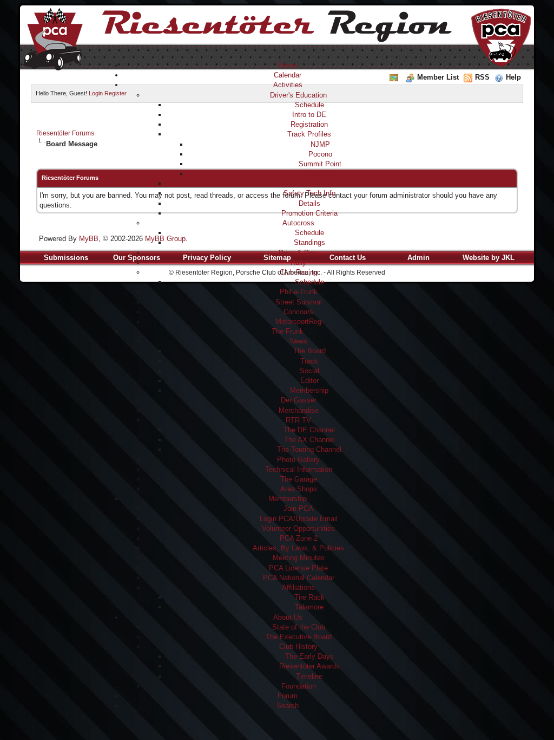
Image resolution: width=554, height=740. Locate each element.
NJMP (320, 144)
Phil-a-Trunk (299, 292)
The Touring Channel (309, 449)
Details (309, 203)
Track (309, 361)
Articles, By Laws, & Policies (298, 548)
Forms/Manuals (309, 183)
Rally (298, 262)
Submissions (66, 258)
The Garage (298, 479)
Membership (309, 390)
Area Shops (298, 489)
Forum (288, 696)
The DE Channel (309, 430)
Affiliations (298, 587)
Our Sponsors (136, 258)
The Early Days (309, 656)
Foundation (298, 686)
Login (96, 93)
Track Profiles (309, 134)
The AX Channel (309, 440)
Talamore (309, 607)
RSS (482, 77)
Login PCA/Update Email (299, 519)
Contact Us (347, 258)
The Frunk (288, 331)
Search (287, 706)
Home (288, 65)
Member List (438, 77)
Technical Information (298, 469)
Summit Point (320, 164)
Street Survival (298, 302)
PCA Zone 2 (299, 538)
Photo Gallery (298, 460)
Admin (418, 258)
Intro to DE (309, 115)
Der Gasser (298, 400)
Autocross (298, 223)
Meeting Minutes (299, 558)
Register (115, 93)
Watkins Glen (320, 174)
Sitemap (277, 258)
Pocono (320, 154)
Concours (298, 312)
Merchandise (299, 410)
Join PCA (298, 508)
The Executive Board (299, 637)
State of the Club (298, 627)
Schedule (309, 105)
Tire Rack (309, 597)
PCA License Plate (298, 568)
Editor (309, 381)
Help (513, 77)
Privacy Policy (207, 258)
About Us (287, 617)
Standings (309, 242)
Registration (309, 124)
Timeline (309, 676)
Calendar (287, 75)
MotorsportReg (298, 321)
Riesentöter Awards (309, 666)
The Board (309, 351)
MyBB (88, 239)
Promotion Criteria (309, 213)
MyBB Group (165, 239)
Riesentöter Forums (65, 133)
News (298, 341)
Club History (298, 646)
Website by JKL (489, 258)
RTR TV (298, 420)
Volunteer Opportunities (298, 528)
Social (309, 371)
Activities (287, 85)
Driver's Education (298, 95)
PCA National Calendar (298, 578)
